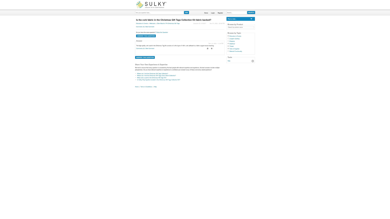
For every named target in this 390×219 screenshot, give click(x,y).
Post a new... (232, 19)
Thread (231, 46)
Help (229, 61)
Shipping (232, 41)
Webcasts (152, 23)
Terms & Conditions (146, 87)
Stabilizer (232, 43)
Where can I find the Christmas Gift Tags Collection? (152, 73)
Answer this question (146, 36)
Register (220, 13)
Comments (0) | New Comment (145, 27)
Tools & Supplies (234, 48)
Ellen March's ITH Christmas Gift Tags (168, 23)
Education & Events (142, 23)
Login (213, 13)
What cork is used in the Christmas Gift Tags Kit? (151, 78)
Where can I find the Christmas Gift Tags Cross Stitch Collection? (156, 75)
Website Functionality (235, 51)
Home (206, 13)
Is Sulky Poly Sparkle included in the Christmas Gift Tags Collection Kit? (158, 80)
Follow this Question (162, 32)
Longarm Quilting (234, 38)
